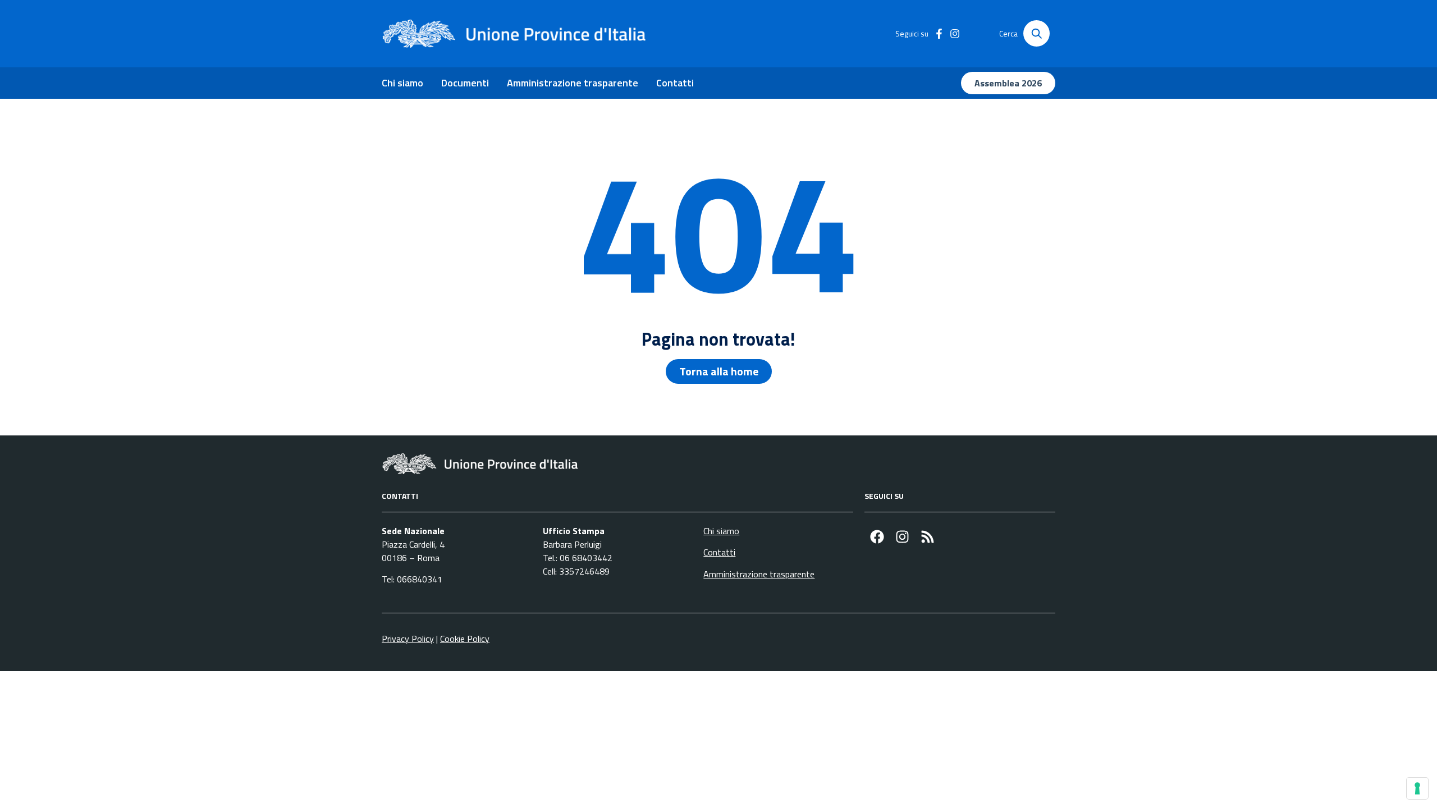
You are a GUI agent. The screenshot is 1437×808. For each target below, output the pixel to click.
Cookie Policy (464, 638)
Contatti (675, 82)
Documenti (465, 82)
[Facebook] (877, 536)
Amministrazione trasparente (572, 82)
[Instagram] (902, 536)
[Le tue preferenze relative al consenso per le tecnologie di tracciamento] (1417, 788)
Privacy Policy (408, 638)
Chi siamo (402, 82)
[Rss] (927, 536)
